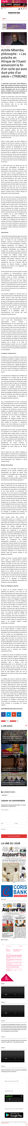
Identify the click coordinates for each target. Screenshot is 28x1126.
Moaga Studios (5, 1123)
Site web (3, 829)
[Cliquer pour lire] (14, 765)
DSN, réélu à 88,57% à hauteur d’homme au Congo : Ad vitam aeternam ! (11, 754)
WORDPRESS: (5, 795)
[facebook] (23, 9)
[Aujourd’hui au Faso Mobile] (14, 1115)
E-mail (16, 823)
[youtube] (19, 9)
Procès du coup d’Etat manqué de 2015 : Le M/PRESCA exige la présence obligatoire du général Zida (13, 782)
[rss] (21, 9)
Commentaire (5, 809)
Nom (2, 823)
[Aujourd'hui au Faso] (14, 13)
